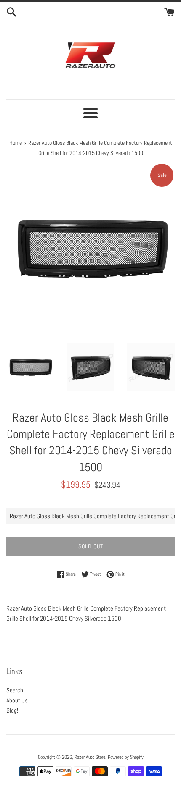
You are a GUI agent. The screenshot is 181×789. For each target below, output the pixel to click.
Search (14, 690)
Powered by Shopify (126, 757)
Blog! (12, 710)
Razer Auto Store (90, 757)
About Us (17, 700)
